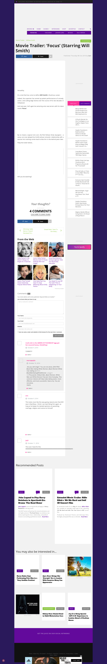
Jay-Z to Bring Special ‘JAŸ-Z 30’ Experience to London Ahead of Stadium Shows (78, 617)
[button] (90, 29)
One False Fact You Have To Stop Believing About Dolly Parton (40, 283)
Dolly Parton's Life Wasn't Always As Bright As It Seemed (23, 260)
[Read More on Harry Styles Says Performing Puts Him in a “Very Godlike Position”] (28, 562)
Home (39, 29)
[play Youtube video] (40, 161)
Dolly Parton (81, 32)
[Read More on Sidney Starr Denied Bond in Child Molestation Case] (53, 599)
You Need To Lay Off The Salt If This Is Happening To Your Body (55, 283)
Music (21, 492)
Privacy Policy (69, 653)
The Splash (43, 653)
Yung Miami (48, 32)
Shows (45, 29)
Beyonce (70, 32)
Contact (81, 29)
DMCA (55, 655)
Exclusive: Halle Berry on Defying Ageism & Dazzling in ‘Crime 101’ (40, 1)
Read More (45, 516)
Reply (29, 354)
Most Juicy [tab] (73, 103)
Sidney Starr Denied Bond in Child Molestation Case (53, 615)
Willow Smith (30, 40)
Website (19, 326)
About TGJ (36, 653)
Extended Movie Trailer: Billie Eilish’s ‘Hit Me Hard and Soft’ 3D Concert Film (72, 500)
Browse (30, 29)
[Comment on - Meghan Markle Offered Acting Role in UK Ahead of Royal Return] (79, 214)
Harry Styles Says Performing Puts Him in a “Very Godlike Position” (27, 578)
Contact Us (62, 653)
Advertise (72, 29)
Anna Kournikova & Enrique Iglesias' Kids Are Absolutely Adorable (56, 260)
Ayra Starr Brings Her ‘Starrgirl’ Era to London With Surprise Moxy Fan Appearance (52, 579)
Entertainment (49, 608)
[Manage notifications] (3, 660)
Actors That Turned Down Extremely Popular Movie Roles (24, 282)
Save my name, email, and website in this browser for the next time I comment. (40, 332)
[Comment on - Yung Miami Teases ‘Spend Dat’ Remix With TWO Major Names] (79, 153)
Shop (64, 29)
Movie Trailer (20, 40)
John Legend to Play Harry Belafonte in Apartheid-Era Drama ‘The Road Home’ (31, 500)
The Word (49, 653)
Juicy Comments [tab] (85, 103)
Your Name (20, 315)
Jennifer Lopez (60, 32)
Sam (89, 56)
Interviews (56, 29)
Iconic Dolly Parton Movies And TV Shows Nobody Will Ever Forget (40, 260)
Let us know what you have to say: (26, 299)
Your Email (20, 321)
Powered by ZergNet (59, 288)
